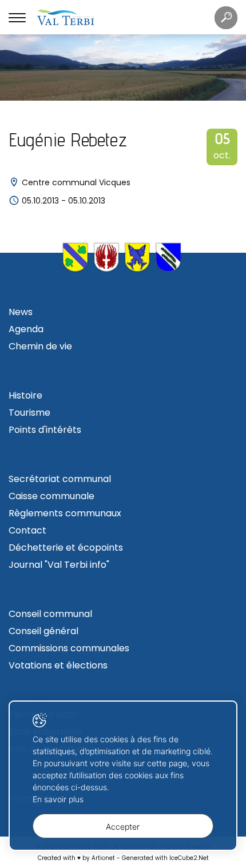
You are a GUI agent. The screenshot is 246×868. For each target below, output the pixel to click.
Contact (27, 530)
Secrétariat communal (60, 478)
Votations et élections (58, 665)
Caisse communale (51, 496)
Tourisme (29, 412)
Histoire (25, 395)
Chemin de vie (40, 346)
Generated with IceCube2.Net (165, 858)
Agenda (26, 329)
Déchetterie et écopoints (66, 547)
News (21, 311)
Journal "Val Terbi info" (59, 564)
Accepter (123, 826)
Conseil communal (50, 613)
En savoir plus (58, 799)
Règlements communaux (65, 513)
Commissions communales (69, 648)
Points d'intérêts (45, 429)
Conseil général (43, 631)
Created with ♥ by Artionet (76, 858)
